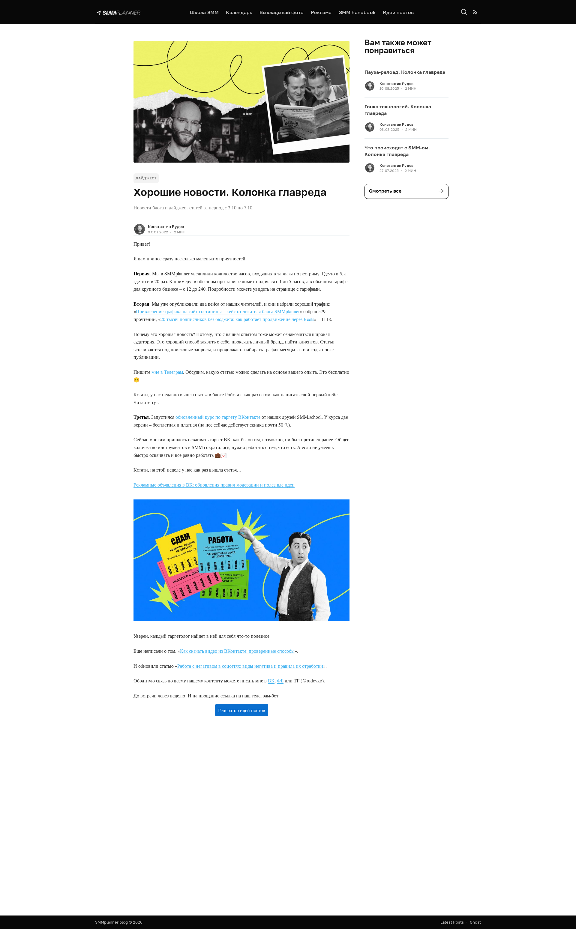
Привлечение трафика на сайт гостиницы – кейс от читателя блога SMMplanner (218, 311)
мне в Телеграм (167, 372)
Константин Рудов (166, 226)
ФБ (280, 680)
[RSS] (475, 12)
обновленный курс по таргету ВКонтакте (218, 417)
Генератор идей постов (241, 710)
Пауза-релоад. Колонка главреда (404, 72)
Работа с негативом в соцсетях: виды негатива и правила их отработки (250, 666)
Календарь (239, 12)
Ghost (475, 922)
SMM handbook (357, 12)
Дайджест (146, 178)
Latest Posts (452, 922)
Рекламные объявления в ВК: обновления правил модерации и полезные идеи (214, 484)
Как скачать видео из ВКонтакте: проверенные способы (237, 651)
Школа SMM (204, 12)
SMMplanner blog (111, 922)
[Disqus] (242, 817)
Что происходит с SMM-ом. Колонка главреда (397, 151)
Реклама (321, 12)
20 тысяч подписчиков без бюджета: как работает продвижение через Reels (237, 319)
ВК (271, 680)
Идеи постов (398, 12)
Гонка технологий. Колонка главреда (397, 109)
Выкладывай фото (282, 12)
